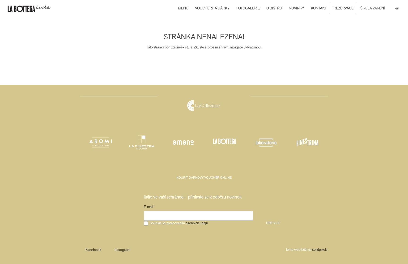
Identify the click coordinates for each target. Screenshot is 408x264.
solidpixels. (320, 249)
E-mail (149, 206)
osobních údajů (197, 223)
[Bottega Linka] (33, 8)
